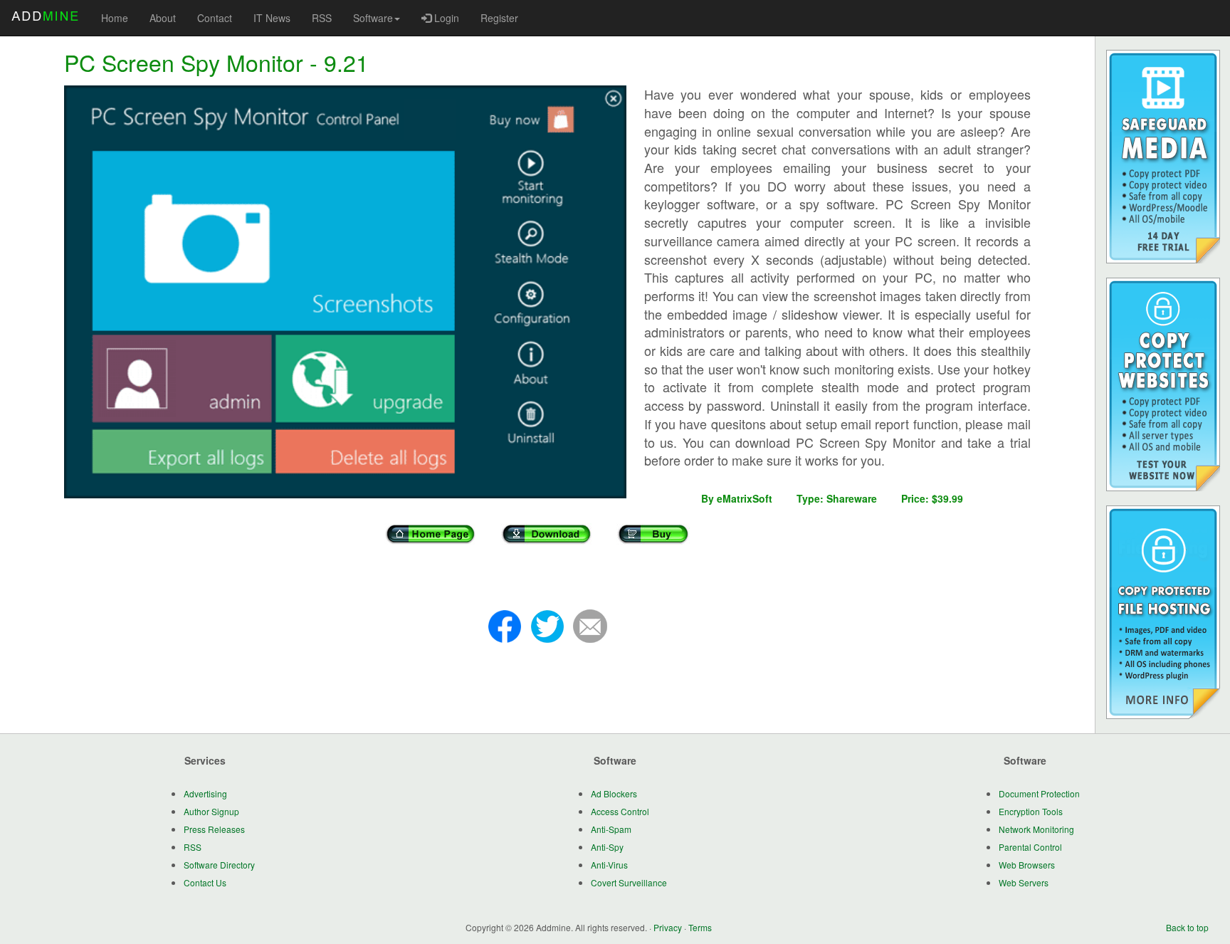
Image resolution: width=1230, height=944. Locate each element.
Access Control (620, 811)
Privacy (667, 927)
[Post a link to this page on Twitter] (547, 625)
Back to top (1187, 927)
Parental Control (1030, 847)
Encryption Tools (1031, 811)
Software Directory (219, 865)
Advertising (205, 793)
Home (114, 18)
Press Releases (214, 829)
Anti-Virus (609, 865)
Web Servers (1023, 882)
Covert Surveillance (629, 882)
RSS (322, 18)
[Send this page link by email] (590, 625)
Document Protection (1039, 793)
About (162, 18)
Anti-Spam (611, 829)
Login (445, 18)
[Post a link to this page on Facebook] (504, 625)
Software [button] (373, 18)
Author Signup (211, 811)
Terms (700, 927)
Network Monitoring (1036, 829)
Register (499, 18)
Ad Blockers (614, 793)
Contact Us (205, 882)
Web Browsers (1027, 865)
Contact (214, 18)
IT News (271, 18)
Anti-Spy (607, 847)
